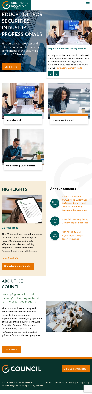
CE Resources (10, 227)
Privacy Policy (83, 383)
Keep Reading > (10, 258)
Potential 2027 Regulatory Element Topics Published (74, 221)
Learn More (11, 67)
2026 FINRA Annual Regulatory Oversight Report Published (72, 235)
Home (49, 383)
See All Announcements (17, 266)
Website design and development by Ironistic (22, 386)
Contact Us (59, 383)
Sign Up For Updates (75, 369)
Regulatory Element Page (69, 68)
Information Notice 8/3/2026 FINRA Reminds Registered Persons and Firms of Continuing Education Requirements (74, 203)
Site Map (70, 383)
